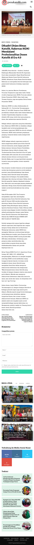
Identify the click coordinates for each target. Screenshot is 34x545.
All (16, 383)
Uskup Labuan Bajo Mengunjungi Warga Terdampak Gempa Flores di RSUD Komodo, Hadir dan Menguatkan (11, 515)
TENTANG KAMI (23, 540)
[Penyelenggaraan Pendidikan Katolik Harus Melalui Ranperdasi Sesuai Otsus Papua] (26, 526)
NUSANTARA (15, 42)
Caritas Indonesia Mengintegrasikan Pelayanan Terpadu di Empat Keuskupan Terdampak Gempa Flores (14, 399)
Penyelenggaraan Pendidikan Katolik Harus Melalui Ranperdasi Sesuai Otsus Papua (12, 526)
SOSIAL (27, 538)
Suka (7, 450)
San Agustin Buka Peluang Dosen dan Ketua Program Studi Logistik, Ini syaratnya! (8, 318)
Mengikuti (17, 450)
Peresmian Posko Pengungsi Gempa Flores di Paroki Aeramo (15, 419)
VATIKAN (22, 538)
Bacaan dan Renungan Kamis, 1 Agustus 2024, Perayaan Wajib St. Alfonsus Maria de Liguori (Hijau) (25, 319)
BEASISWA (21, 383)
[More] (22, 65)
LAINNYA (16, 540)
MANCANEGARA (15, 538)
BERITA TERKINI (6, 42)
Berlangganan (7, 458)
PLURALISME (10, 540)
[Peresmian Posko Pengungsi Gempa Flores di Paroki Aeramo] (17, 413)
